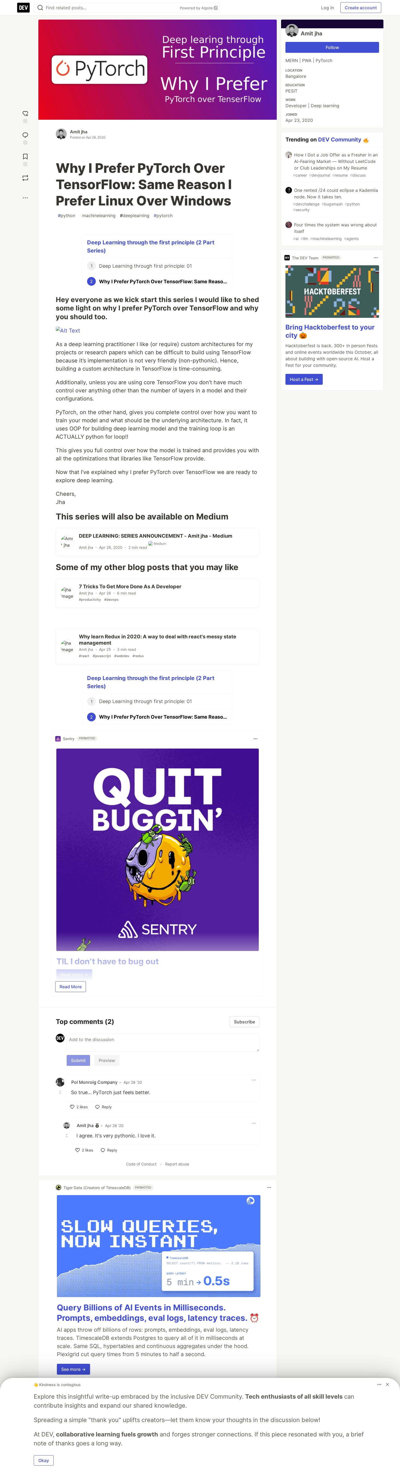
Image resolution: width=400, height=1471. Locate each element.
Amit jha (78, 131)
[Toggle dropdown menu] (255, 738)
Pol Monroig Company (94, 1082)
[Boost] (25, 178)
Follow (332, 47)
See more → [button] (73, 1369)
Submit (78, 1060)
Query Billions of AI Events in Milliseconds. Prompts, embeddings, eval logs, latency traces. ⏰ (158, 1313)
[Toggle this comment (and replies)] (61, 1092)
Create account (361, 7)
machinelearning (97, 215)
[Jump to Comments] (25, 137)
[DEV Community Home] (23, 7)
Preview (107, 1060)
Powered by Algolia (197, 8)
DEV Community (339, 139)
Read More (71, 986)
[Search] (40, 8)
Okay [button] (43, 1460)
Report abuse (177, 1164)
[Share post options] (25, 197)
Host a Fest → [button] (304, 379)
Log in (327, 7)
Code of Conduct (141, 1164)
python (66, 215)
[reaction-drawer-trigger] (25, 116)
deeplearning (134, 215)
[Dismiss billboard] (387, 1384)
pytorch (163, 215)
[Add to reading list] (25, 159)
